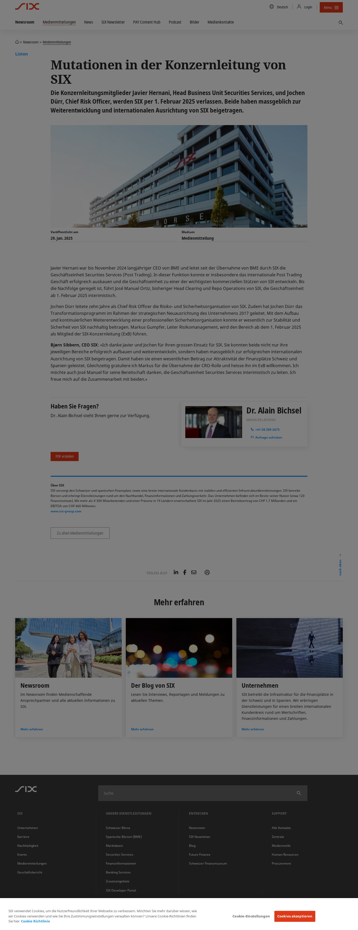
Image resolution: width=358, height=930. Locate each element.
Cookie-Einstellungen (251, 916)
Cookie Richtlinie (35, 921)
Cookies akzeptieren (294, 916)
